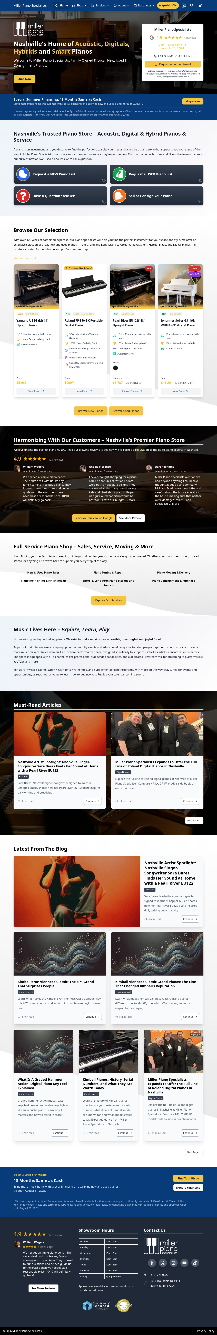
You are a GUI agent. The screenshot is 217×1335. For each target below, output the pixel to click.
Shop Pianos (193, 101)
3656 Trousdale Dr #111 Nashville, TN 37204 (172, 46)
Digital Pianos (123, 772)
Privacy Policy (205, 1331)
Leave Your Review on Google (93, 518)
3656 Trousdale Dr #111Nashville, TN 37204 (165, 1283)
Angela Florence (100, 466)
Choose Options (130, 391)
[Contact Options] (183, 5)
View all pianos (23, 258)
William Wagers (33, 466)
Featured (23, 776)
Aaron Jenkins (164, 466)
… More (131, 500)
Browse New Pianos (90, 411)
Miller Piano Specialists (30, 5)
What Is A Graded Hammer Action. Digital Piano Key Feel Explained (42, 1083)
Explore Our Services (108, 600)
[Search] (192, 5)
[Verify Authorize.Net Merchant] (123, 1306)
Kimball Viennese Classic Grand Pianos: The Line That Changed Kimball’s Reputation (155, 983)
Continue (90, 801)
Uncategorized (26, 992)
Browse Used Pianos (126, 411)
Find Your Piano (188, 1178)
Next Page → (194, 820)
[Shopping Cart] (200, 5)
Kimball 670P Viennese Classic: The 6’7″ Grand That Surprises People (56, 983)
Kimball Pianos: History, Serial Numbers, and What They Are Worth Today (108, 1083)
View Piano (34, 391)
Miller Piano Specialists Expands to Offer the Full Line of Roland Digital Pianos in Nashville (156, 764)
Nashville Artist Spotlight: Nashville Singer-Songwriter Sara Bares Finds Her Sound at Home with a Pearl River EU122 (58, 766)
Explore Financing (188, 1187)
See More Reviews (130, 518)
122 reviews (190, 37)
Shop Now (24, 79)
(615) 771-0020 (159, 1275)
